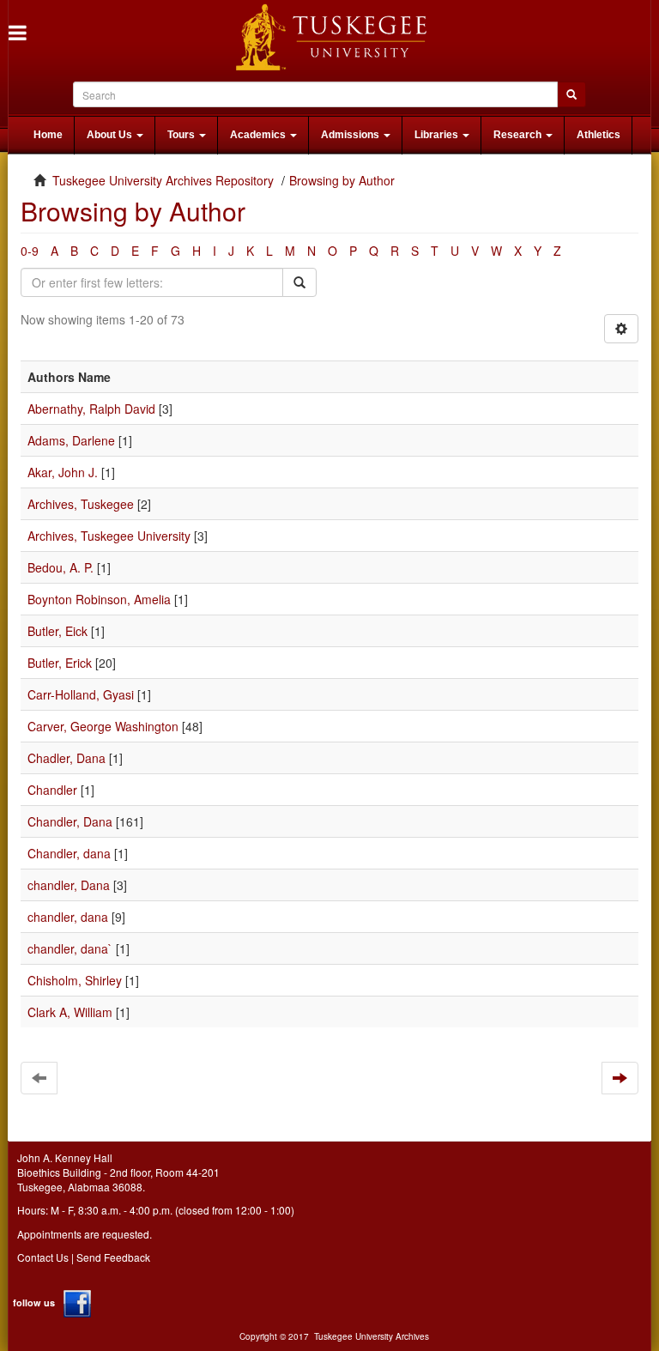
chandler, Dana (68, 885)
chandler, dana (67, 916)
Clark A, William (69, 1012)
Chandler (52, 789)
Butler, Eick (57, 630)
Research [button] (518, 135)
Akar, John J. (62, 472)
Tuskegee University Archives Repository (163, 180)
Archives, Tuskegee (80, 503)
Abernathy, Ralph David (91, 408)
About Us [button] (111, 135)
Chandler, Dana (69, 821)
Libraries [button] (437, 135)
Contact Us (43, 1257)
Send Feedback (113, 1257)
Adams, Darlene (71, 440)
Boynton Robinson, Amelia (99, 599)
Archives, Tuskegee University (108, 535)
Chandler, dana (69, 853)
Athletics (598, 135)
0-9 (30, 250)
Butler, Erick (59, 662)
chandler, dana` (69, 948)
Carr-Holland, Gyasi (80, 694)
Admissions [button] (351, 135)
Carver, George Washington (102, 726)
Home (48, 135)
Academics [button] (259, 135)
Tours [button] (182, 135)
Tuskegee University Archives (371, 1336)
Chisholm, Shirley (74, 980)
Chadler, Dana (66, 757)
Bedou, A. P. (60, 567)
